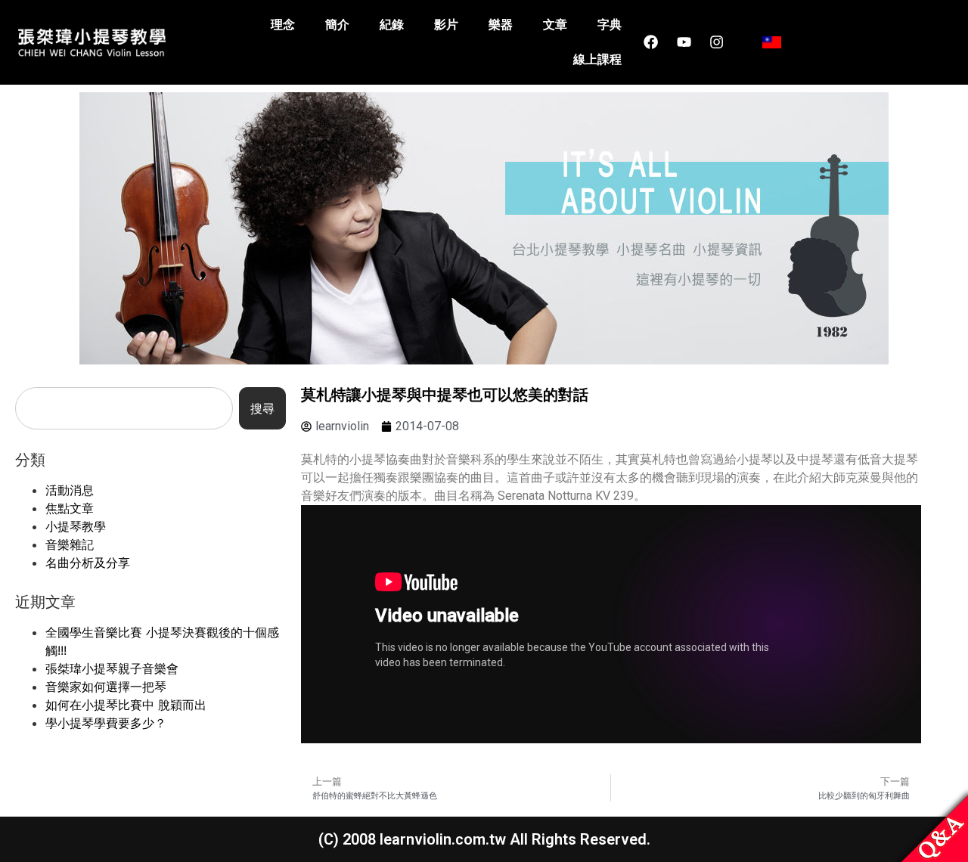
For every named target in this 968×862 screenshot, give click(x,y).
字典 (609, 24)
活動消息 (69, 490)
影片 (446, 24)
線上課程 (597, 59)
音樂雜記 (69, 544)
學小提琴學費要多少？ (105, 722)
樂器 (501, 24)
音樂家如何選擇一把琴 (105, 686)
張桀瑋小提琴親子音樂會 (111, 668)
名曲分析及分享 (87, 562)
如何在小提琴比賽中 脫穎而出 (125, 704)
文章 (555, 24)
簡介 (337, 24)
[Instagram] (716, 42)
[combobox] (124, 408)
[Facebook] (651, 42)
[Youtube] (683, 42)
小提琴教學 (75, 526)
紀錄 (392, 24)
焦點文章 (69, 508)
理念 (283, 24)
